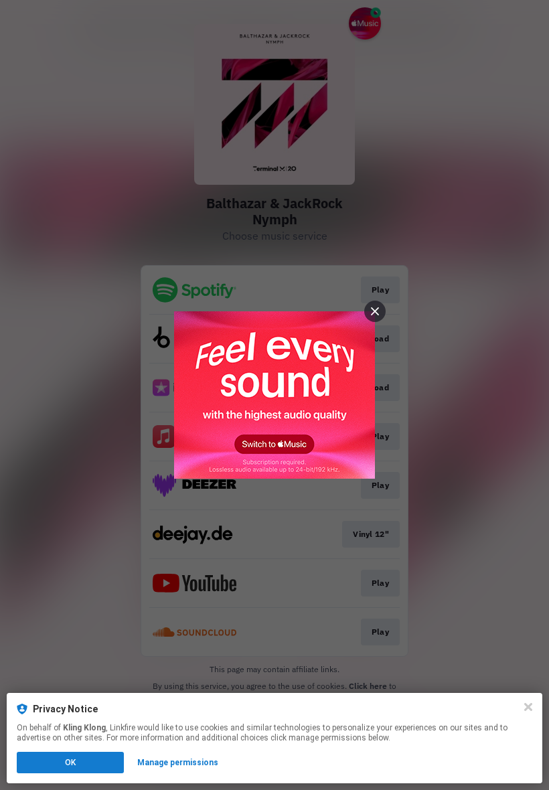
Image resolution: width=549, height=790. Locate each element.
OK (70, 762)
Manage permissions (177, 762)
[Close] (528, 707)
